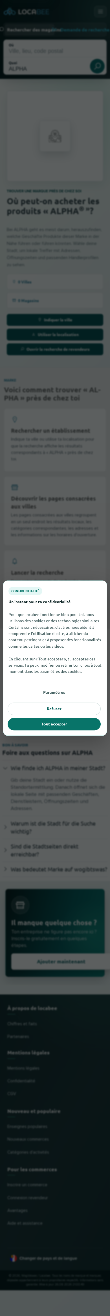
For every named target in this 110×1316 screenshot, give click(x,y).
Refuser (54, 708)
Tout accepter (54, 724)
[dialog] (55, 658)
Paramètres (54, 692)
